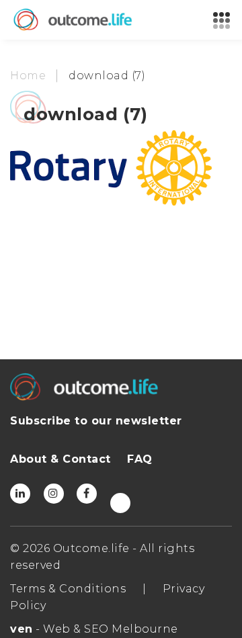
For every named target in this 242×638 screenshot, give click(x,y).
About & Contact (60, 459)
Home (28, 75)
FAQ (140, 459)
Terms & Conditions (68, 588)
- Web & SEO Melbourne (94, 629)
